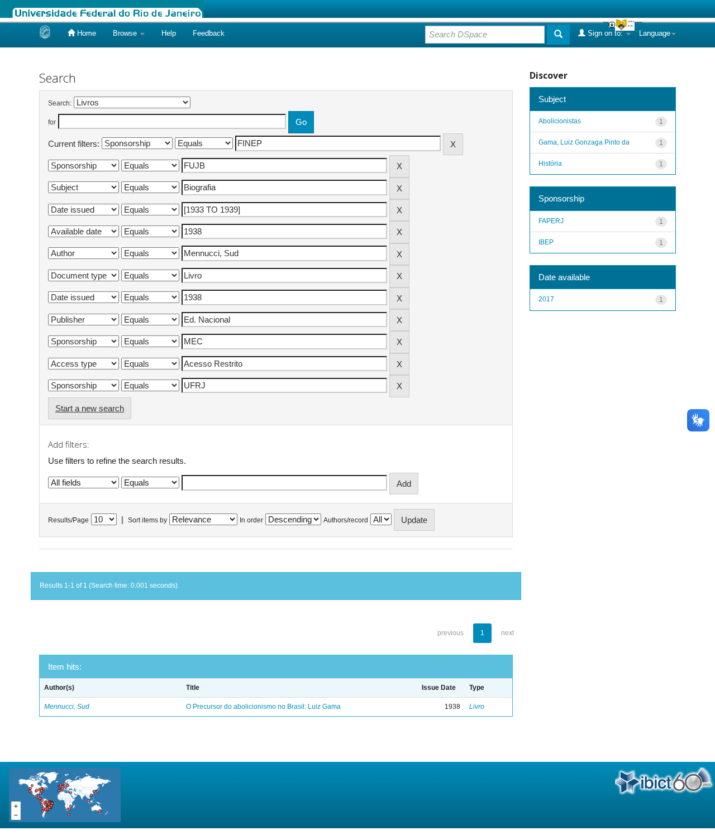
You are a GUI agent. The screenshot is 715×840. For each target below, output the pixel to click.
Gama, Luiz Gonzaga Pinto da (584, 142)
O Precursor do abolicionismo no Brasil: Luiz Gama (263, 707)
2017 (546, 299)
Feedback (209, 33)
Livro (476, 707)
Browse (126, 33)
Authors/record (345, 520)
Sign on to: (605, 33)
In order (251, 520)
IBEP (546, 242)
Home (85, 33)
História (550, 163)
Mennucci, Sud (66, 707)
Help (168, 33)
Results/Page (68, 520)
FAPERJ (551, 221)
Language (654, 33)
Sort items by (147, 520)
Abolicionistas (559, 121)
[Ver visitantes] (65, 794)
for (52, 122)
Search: (60, 103)
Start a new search (89, 408)
